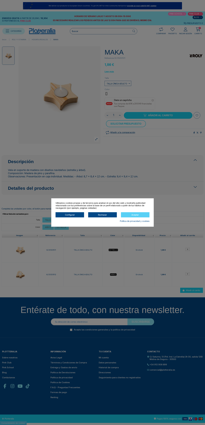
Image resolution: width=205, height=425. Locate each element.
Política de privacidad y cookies (134, 221)
